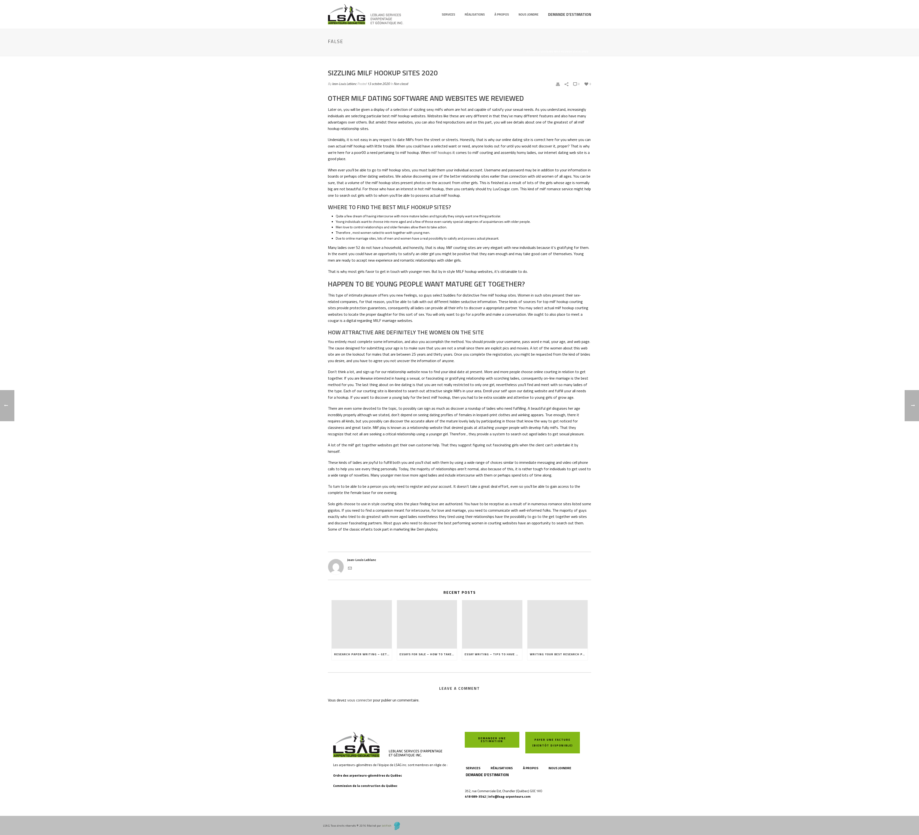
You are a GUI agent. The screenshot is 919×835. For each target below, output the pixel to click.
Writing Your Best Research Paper (559, 654)
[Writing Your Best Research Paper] (557, 624)
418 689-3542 (475, 796)
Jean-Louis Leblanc (344, 83)
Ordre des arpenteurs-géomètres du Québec (367, 775)
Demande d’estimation (569, 14)
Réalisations (475, 14)
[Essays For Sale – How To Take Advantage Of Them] (427, 624)
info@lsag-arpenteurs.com (509, 796)
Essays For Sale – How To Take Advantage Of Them (428, 654)
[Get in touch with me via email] (350, 567)
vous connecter (359, 700)
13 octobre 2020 (378, 83)
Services (448, 14)
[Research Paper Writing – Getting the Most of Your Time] (362, 624)
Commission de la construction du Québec (365, 785)
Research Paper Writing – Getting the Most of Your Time (363, 654)
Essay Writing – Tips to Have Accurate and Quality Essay (493, 654)
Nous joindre (528, 14)
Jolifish (387, 826)
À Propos (501, 14)
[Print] (558, 83)
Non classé (401, 83)
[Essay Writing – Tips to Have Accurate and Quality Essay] (492, 624)
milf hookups (441, 152)
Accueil (531, 51)
